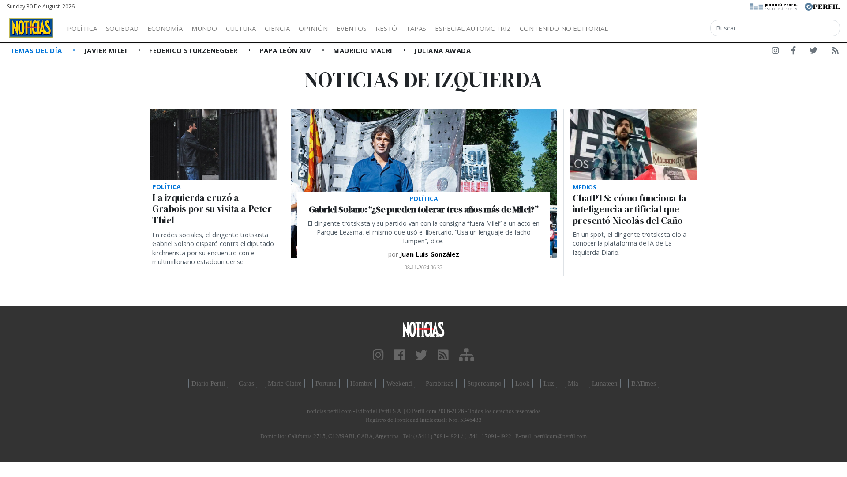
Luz (548, 383)
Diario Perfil (208, 383)
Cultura (241, 28)
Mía (573, 383)
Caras (246, 383)
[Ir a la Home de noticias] (423, 329)
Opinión (313, 28)
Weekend (399, 383)
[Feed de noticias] (835, 52)
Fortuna (326, 383)
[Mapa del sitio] (466, 355)
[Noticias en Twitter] (813, 52)
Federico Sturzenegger (194, 50)
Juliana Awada (442, 50)
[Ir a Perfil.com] (822, 5)
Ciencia (277, 28)
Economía (165, 28)
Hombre (361, 383)
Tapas (416, 28)
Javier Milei (106, 50)
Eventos (352, 28)
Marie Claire (285, 383)
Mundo (204, 28)
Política (82, 28)
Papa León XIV (286, 50)
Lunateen (605, 383)
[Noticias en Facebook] (793, 52)
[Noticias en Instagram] (775, 52)
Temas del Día (37, 50)
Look (522, 383)
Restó (386, 28)
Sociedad (122, 28)
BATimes (643, 383)
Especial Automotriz (473, 28)
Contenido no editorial (564, 28)
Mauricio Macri (363, 50)
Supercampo (484, 383)
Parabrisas (439, 383)
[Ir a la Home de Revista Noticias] (31, 28)
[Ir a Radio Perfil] (774, 5)
